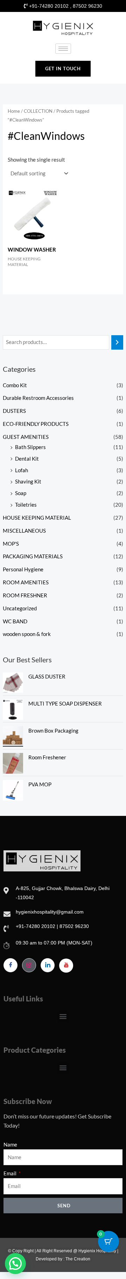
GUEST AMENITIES (26, 437)
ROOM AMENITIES (26, 582)
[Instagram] (29, 965)
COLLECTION (38, 111)
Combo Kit (15, 385)
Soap (20, 493)
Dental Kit (27, 459)
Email (11, 1173)
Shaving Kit (28, 482)
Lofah (21, 470)
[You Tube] (66, 966)
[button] (63, 1016)
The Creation (77, 1259)
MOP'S (11, 544)
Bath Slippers (30, 447)
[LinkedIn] (48, 965)
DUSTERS (14, 411)
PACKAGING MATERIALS (33, 556)
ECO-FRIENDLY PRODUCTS (36, 424)
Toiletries (26, 505)
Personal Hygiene (23, 569)
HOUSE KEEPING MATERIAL (37, 518)
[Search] (117, 342)
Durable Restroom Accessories (38, 398)
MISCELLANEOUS (24, 531)
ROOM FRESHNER (25, 595)
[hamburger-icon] (63, 49)
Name (10, 1145)
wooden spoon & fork (27, 634)
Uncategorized (20, 608)
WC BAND (15, 621)
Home (14, 111)
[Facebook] (11, 965)
